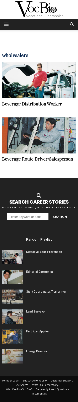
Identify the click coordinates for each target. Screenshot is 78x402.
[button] (72, 24)
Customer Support (62, 380)
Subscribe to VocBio (35, 380)
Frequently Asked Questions (52, 389)
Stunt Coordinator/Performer (46, 291)
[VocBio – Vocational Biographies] (39, 9)
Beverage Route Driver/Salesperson (37, 159)
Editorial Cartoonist (39, 271)
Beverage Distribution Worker (32, 103)
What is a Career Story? (45, 385)
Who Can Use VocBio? (19, 389)
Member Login (10, 380)
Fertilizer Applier (37, 331)
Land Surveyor (36, 311)
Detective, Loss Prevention (44, 252)
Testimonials (39, 393)
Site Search (22, 385)
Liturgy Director (36, 351)
